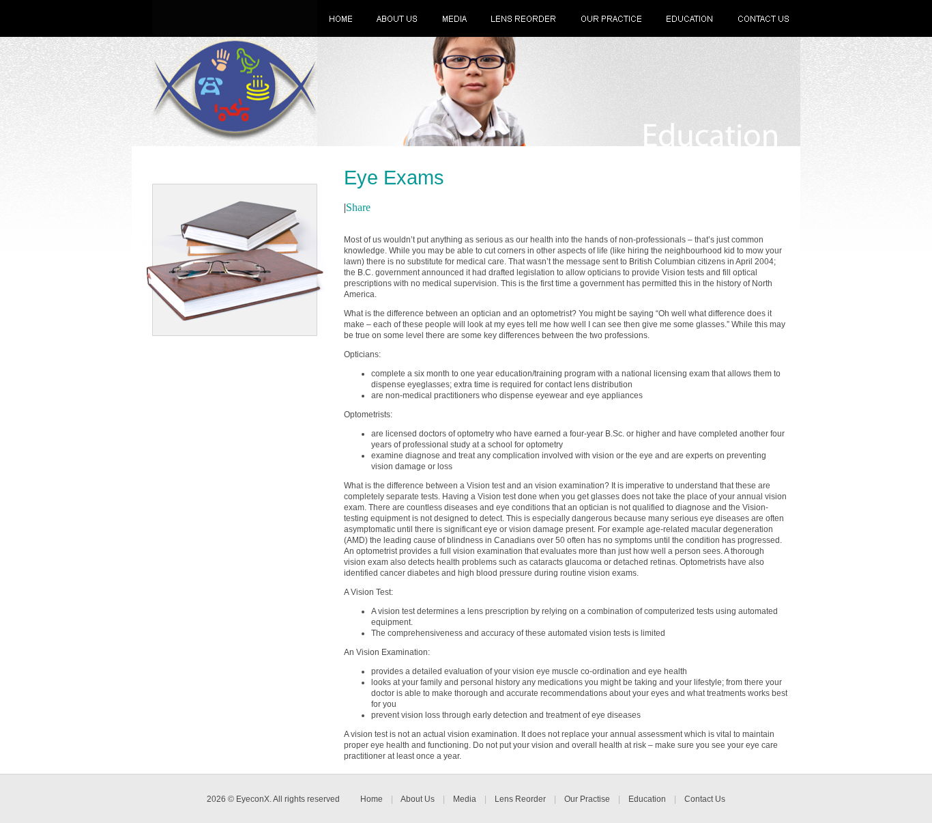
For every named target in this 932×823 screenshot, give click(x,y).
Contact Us (704, 799)
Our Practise (587, 799)
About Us (418, 799)
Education (647, 799)
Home (371, 799)
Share (358, 207)
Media (464, 799)
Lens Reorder (520, 799)
